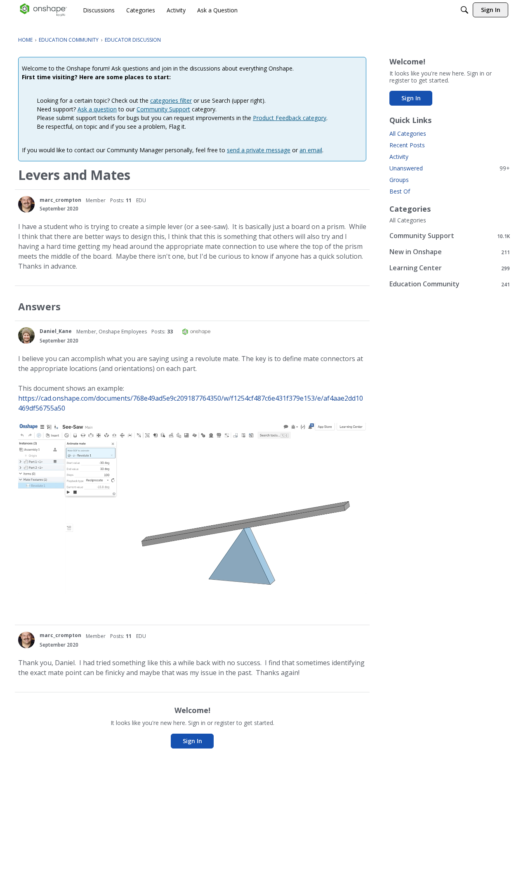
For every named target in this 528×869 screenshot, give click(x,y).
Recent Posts (407, 145)
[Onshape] (43, 10)
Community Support (163, 109)
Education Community (449, 284)
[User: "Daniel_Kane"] (26, 335)
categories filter (171, 100)
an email (310, 150)
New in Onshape (449, 252)
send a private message (258, 150)
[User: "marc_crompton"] (26, 204)
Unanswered (449, 168)
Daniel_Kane (56, 331)
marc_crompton (60, 199)
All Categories (407, 133)
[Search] (464, 9)
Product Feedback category (289, 118)
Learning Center (449, 268)
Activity (398, 157)
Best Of (399, 191)
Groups (399, 180)
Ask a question (97, 109)
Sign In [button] (192, 741)
